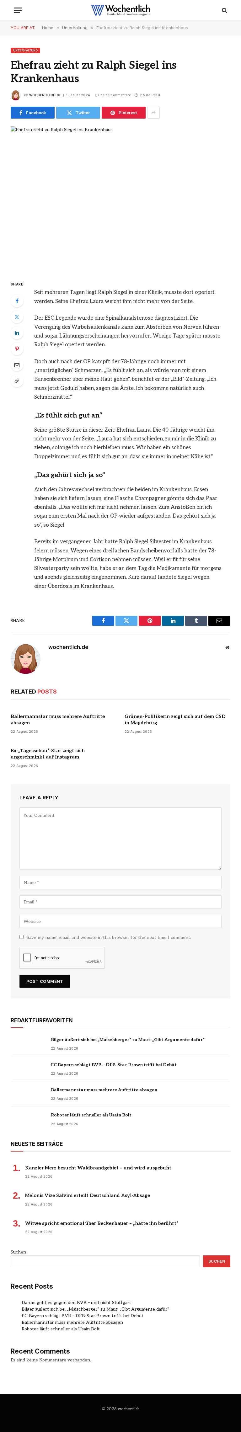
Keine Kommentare (115, 95)
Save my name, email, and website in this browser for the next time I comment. (109, 937)
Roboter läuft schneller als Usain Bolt (91, 1115)
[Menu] (18, 10)
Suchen (18, 1252)
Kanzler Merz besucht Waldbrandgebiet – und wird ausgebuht (98, 1168)
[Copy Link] (17, 381)
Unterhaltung (25, 50)
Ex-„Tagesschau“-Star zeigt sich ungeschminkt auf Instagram (48, 754)
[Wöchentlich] (120, 10)
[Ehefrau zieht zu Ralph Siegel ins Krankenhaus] (120, 198)
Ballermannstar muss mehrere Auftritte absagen (58, 720)
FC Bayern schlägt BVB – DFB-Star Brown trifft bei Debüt (114, 1064)
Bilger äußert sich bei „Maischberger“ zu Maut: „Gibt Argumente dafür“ (128, 1039)
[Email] (17, 365)
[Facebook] (17, 301)
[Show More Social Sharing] (153, 113)
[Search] (224, 10)
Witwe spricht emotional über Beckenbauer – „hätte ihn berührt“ (102, 1223)
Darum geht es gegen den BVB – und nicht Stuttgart (76, 1302)
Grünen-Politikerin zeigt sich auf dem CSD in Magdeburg (175, 720)
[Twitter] (17, 317)
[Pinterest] (17, 349)
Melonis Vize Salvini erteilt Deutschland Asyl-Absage (87, 1195)
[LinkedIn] (17, 333)
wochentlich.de (45, 95)
